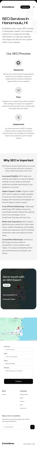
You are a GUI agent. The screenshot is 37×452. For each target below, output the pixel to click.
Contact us (23, 408)
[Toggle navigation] (34, 7)
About (21, 398)
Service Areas (24, 394)
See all (4, 394)
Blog (21, 404)
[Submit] (32, 427)
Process (22, 401)
